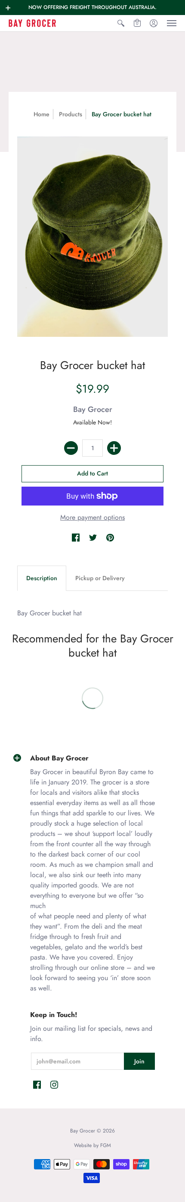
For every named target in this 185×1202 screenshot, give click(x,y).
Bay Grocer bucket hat (49, 613)
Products (70, 114)
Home (41, 114)
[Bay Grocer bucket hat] (92, 236)
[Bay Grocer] (32, 23)
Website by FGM (92, 1145)
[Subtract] (71, 448)
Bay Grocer (92, 409)
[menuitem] (121, 23)
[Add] (114, 448)
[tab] (41, 578)
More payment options (92, 517)
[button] (8, 8)
